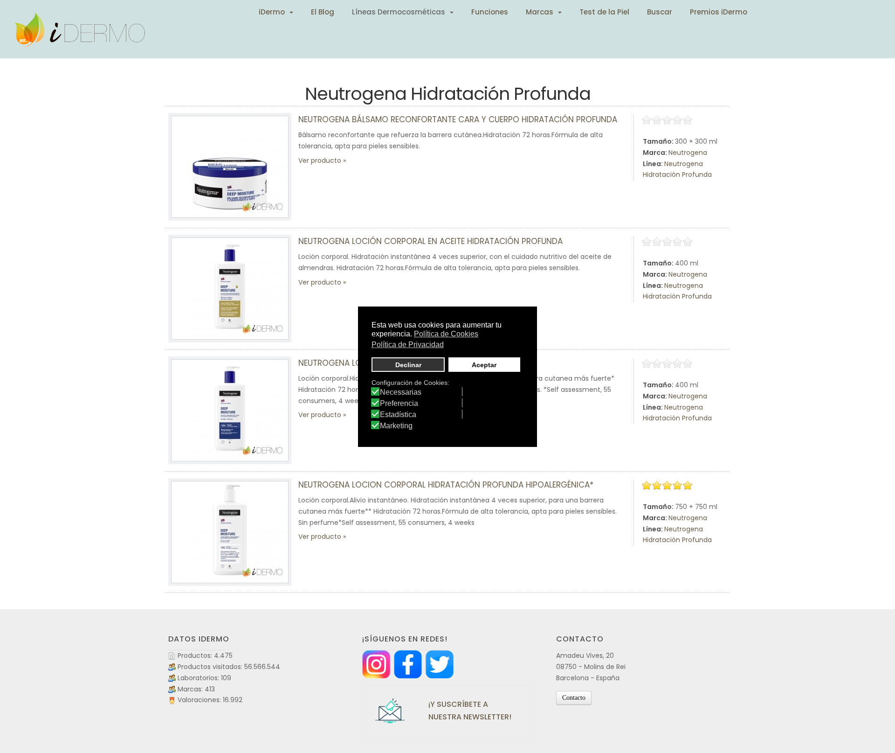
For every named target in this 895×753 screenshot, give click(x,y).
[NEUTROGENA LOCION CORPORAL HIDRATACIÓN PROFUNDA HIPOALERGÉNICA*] (230, 532)
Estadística (398, 414)
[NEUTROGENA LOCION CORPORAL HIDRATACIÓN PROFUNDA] (230, 410)
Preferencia (399, 403)
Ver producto (319, 160)
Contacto (573, 697)
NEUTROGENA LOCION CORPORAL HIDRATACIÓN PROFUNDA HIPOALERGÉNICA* (445, 484)
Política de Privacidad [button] (408, 345)
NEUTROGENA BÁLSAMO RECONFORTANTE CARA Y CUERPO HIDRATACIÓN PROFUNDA (457, 119)
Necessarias (400, 392)
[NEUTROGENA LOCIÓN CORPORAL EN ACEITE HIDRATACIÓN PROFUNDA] (230, 288)
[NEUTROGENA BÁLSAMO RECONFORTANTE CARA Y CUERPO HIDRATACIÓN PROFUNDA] (230, 167)
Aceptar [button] (484, 365)
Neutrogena (687, 152)
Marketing (396, 426)
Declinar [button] (408, 365)
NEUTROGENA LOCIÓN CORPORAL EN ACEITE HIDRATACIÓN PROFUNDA (430, 241)
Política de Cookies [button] (446, 334)
